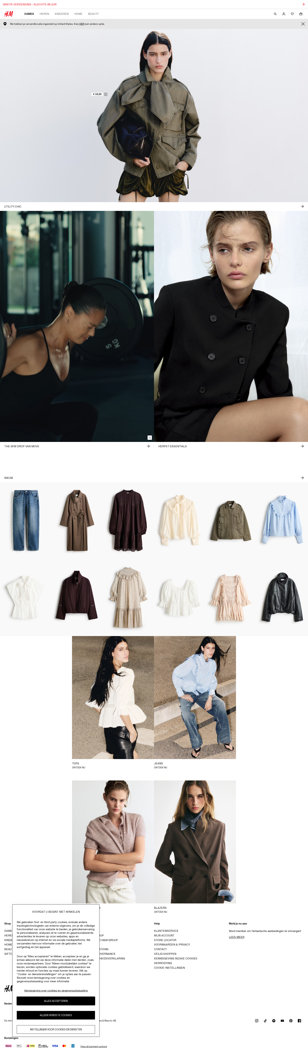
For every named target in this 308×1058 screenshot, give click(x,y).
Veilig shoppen (165, 953)
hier (81, 24)
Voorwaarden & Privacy (172, 944)
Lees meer (236, 937)
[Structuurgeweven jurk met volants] (128, 597)
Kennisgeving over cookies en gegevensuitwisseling (56, 990)
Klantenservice (166, 930)
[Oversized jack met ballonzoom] (77, 597)
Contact (160, 949)
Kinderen (62, 13)
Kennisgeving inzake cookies (175, 958)
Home (78, 13)
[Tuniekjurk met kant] (128, 520)
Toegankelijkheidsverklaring (102, 958)
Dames (29, 13)
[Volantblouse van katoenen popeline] (282, 520)
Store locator (165, 940)
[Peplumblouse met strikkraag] (25, 597)
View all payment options (93, 1046)
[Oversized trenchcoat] (77, 520)
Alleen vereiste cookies (56, 1015)
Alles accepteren (56, 1001)
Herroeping (163, 963)
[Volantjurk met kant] (231, 597)
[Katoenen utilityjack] (231, 520)
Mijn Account (164, 935)
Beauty (93, 13)
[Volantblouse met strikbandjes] (179, 520)
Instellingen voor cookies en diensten (56, 1029)
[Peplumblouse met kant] (179, 597)
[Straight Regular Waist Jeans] (25, 520)
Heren (44, 13)
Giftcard (11, 953)
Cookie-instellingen (169, 967)
